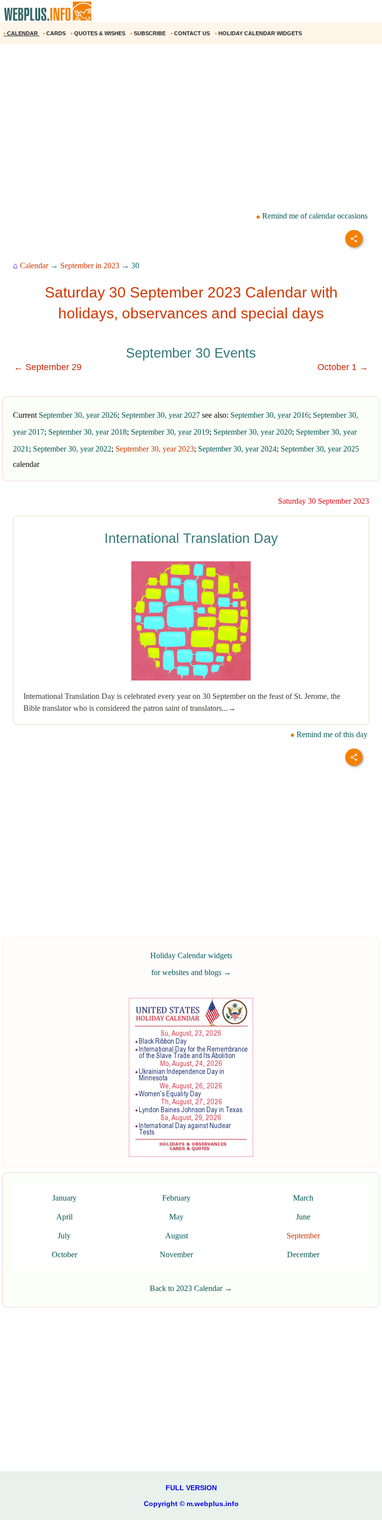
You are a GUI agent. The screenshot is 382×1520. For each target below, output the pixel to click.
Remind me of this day (331, 734)
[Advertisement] (191, 123)
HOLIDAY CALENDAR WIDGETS (259, 33)
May (176, 1217)
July (64, 1235)
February (176, 1198)
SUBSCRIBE (148, 33)
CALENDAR (21, 33)
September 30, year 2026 (78, 415)
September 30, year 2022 (72, 449)
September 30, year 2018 (87, 432)
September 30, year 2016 (269, 415)
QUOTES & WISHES (99, 33)
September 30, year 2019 (170, 432)
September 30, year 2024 (237, 449)
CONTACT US (191, 33)
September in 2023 (89, 265)
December (303, 1254)
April (64, 1217)
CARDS (55, 33)
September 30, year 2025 (320, 449)
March (303, 1198)
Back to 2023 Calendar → (191, 1288)
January (64, 1198)
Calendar (34, 265)
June (303, 1217)
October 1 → (342, 367)
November (176, 1254)
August (176, 1235)
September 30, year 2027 (160, 415)
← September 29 (48, 367)
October (64, 1254)
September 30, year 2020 (252, 432)
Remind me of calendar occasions (314, 216)
